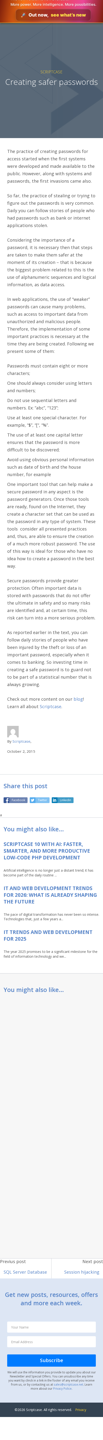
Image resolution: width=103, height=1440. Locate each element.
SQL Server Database (25, 1272)
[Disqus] (51, 1061)
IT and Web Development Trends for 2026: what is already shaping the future (50, 895)
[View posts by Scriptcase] (13, 731)
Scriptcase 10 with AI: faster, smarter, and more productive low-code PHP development (47, 851)
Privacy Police (62, 1388)
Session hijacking (81, 1272)
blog (78, 699)
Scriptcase (51, 72)
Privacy (80, 1409)
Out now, (53, 15)
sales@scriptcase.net (68, 1384)
